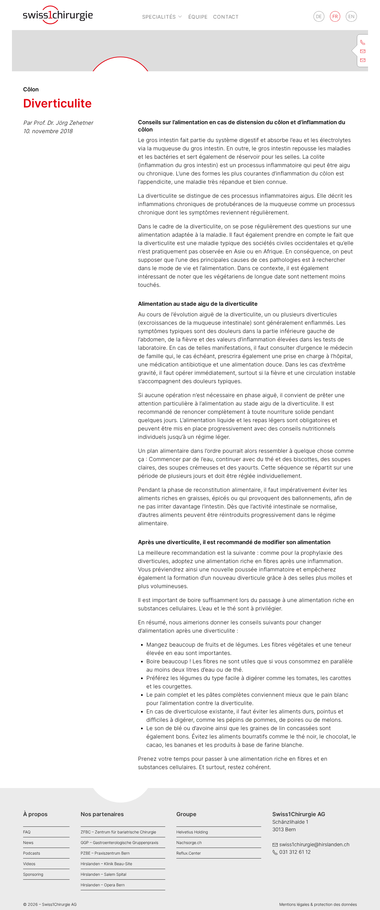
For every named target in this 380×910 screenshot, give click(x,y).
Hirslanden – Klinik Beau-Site (106, 863)
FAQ (27, 832)
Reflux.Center (188, 853)
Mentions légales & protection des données (318, 904)
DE (319, 16)
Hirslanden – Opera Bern (103, 884)
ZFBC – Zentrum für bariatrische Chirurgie (118, 832)
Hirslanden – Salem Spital (103, 874)
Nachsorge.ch (189, 842)
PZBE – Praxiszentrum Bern (105, 853)
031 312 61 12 (295, 852)
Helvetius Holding (192, 832)
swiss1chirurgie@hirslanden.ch (314, 844)
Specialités (159, 17)
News (28, 842)
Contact (226, 17)
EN (351, 16)
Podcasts (31, 853)
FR (335, 16)
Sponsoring (33, 874)
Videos (29, 863)
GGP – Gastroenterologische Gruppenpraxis (119, 842)
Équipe (198, 17)
